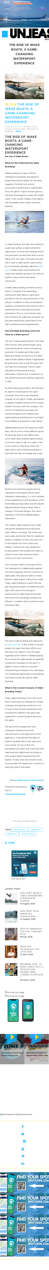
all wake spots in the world (28, 780)
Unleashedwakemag (15, 794)
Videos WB (19, 129)
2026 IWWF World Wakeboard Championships (29, 913)
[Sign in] (42, 34)
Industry (9, 129)
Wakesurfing (27, 834)
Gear (34, 126)
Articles (27, 126)
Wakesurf (31, 129)
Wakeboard (20, 829)
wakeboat (36, 829)
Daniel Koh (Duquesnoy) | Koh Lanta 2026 (29, 949)
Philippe (9, 131)
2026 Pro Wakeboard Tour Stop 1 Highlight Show (31, 931)
